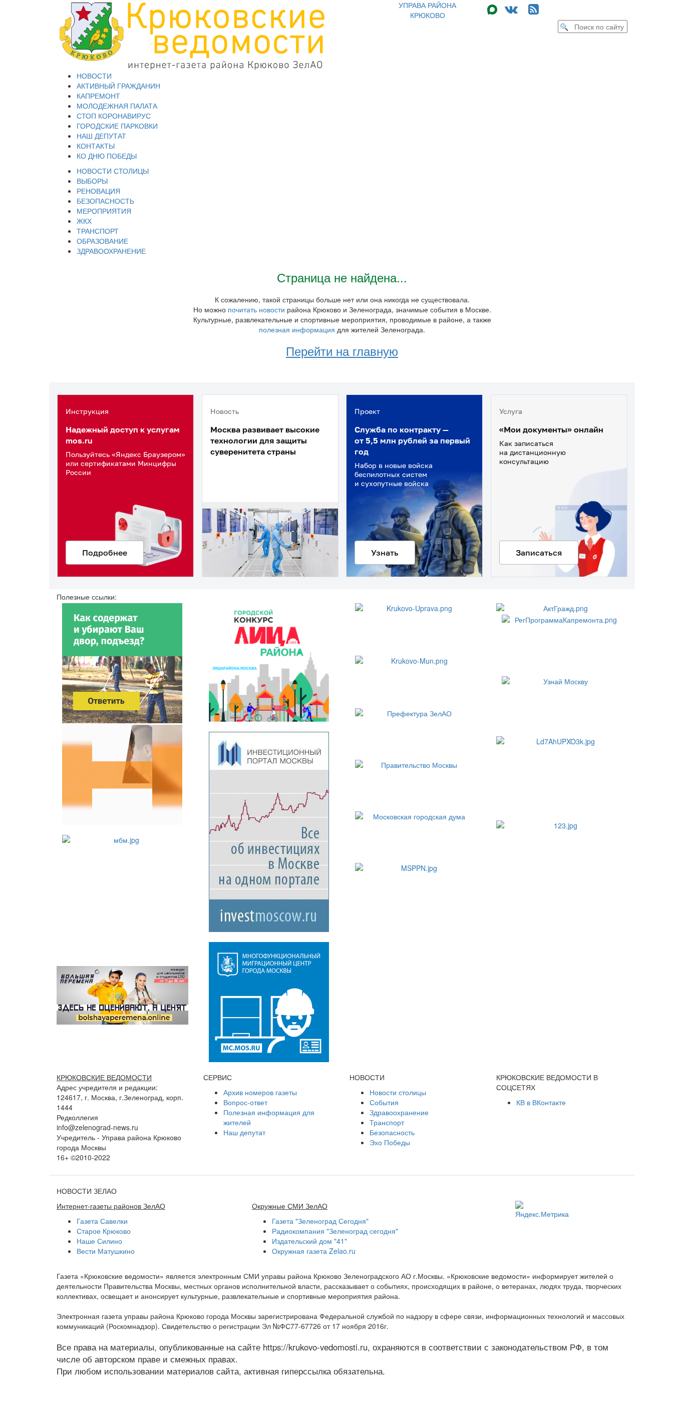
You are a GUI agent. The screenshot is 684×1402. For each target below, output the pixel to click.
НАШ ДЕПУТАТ (101, 136)
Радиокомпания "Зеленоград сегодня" (335, 1231)
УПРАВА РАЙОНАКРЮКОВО (427, 10)
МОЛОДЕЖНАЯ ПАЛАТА (117, 106)
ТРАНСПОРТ (98, 231)
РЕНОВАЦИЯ (98, 191)
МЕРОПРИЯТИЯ (104, 211)
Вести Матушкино (106, 1251)
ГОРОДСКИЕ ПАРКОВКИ (117, 126)
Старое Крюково (104, 1231)
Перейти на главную (342, 350)
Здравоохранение (399, 1112)
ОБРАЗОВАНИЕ (102, 241)
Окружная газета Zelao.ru (314, 1251)
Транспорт (387, 1122)
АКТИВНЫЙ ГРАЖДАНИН (118, 86)
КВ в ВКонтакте (541, 1102)
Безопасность (392, 1132)
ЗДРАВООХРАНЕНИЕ (111, 251)
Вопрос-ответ (245, 1102)
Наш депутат (244, 1132)
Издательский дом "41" (309, 1241)
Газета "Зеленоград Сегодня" (320, 1221)
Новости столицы (398, 1092)
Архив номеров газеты (260, 1092)
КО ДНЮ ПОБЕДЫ (107, 156)
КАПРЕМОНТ (98, 96)
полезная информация (297, 329)
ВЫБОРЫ (92, 181)
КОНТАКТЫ (96, 146)
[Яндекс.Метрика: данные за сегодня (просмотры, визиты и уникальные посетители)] (542, 1210)
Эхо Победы (390, 1142)
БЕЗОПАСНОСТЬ (105, 201)
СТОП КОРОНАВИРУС (114, 116)
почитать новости (256, 309)
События (384, 1102)
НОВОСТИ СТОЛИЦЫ (113, 171)
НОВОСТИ (94, 76)
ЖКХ (84, 221)
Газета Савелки (102, 1221)
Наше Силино (99, 1241)
